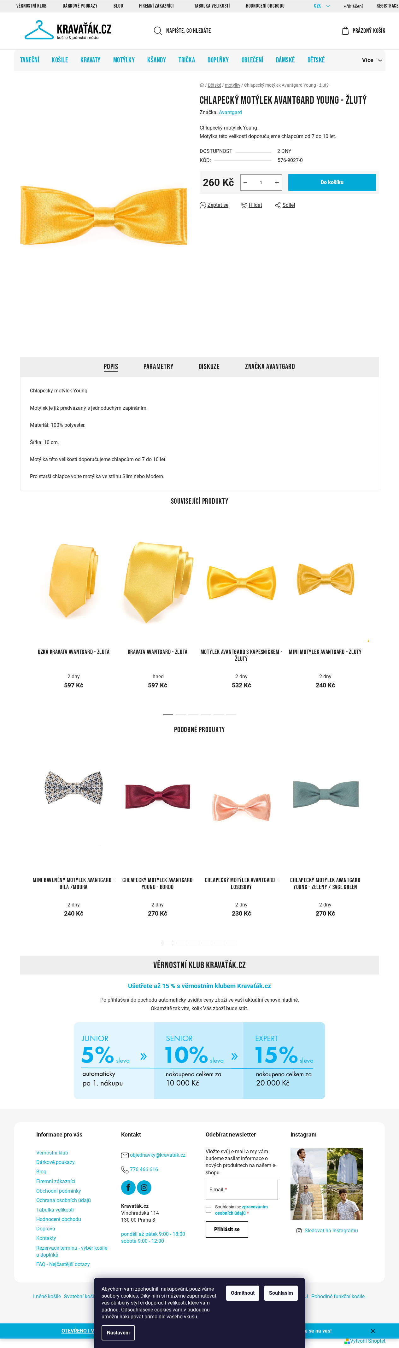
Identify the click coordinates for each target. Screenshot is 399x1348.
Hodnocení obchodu (265, 6)
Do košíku (332, 182)
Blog (118, 6)
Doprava (45, 1229)
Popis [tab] (111, 366)
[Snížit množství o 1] (245, 182)
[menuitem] (30, 60)
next (374, 578)
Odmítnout (243, 1293)
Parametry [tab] (158, 366)
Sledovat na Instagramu (331, 1231)
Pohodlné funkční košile (338, 1296)
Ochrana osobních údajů (63, 1200)
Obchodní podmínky (58, 1191)
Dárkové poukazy (80, 6)
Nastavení (118, 1333)
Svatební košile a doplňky (92, 1296)
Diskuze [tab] (209, 366)
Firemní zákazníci (156, 6)
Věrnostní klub (31, 6)
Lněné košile (47, 1296)
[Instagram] (144, 1187)
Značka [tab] (270, 366)
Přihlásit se (227, 1229)
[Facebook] (128, 1187)
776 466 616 (144, 1169)
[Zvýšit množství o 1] (277, 182)
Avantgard (230, 112)
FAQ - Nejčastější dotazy (63, 1264)
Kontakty (46, 1238)
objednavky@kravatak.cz (157, 1155)
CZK (318, 6)
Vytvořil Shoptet (367, 1341)
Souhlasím (281, 1293)
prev (25, 578)
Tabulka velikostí (212, 6)
